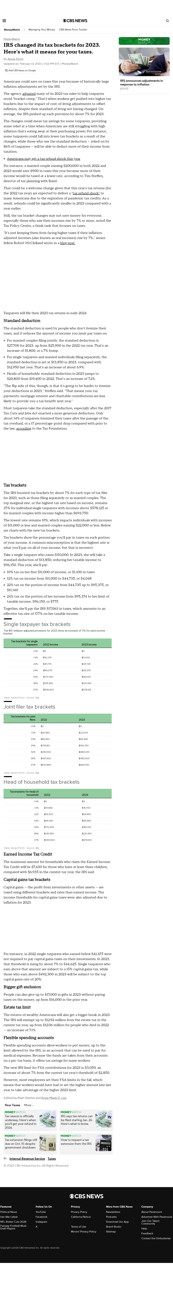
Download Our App (117, 1221)
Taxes (52, 1159)
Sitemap (111, 1231)
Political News (8, 1212)
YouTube (41, 1212)
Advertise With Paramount (156, 1217)
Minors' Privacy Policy (83, 1231)
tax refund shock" (86, 193)
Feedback (147, 1233)
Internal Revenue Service (27, 1159)
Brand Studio (113, 1226)
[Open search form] (167, 21)
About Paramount (151, 1212)
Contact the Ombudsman (156, 1238)
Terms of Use (78, 1226)
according (23, 428)
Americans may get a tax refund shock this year (43, 159)
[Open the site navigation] (27, 20)
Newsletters (113, 1212)
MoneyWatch (12, 29)
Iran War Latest (9, 1217)
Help (144, 1228)
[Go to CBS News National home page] (75, 20)
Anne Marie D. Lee (53, 1098)
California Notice (81, 1217)
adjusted (29, 94)
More (28, 1105)
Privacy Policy (79, 1212)
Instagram (41, 1221)
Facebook (41, 1217)
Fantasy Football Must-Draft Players (13, 1227)
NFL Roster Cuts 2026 (13, 1221)
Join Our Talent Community (150, 1222)
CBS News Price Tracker (73, 29)
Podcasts (111, 1217)
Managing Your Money (42, 29)
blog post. (67, 243)
